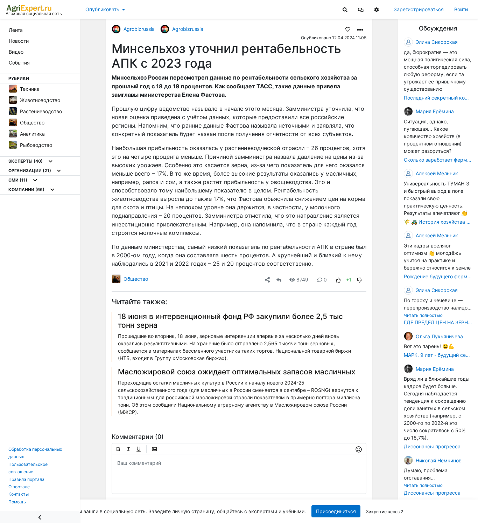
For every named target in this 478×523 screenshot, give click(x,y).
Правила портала (26, 479)
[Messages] (360, 9)
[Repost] (279, 279)
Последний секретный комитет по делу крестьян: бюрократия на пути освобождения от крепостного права (438, 98)
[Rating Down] (359, 279)
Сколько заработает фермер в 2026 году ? (438, 160)
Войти (461, 9)
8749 (302, 280)
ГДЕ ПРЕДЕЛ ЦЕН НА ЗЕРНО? (438, 322)
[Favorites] (348, 29)
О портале (19, 486)
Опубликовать (102, 9)
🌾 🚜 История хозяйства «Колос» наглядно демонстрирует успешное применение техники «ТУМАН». (438, 222)
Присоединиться (336, 511)
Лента (16, 30)
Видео (16, 52)
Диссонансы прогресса (432, 446)
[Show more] (50, 161)
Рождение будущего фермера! (438, 276)
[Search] (345, 9)
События (19, 63)
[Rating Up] (338, 279)
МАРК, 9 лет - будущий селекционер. (438, 355)
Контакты (18, 494)
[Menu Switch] (40, 517)
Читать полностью (423, 315)
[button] (360, 9)
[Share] (267, 279)
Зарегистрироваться (419, 9)
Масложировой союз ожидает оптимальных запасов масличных (237, 371)
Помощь (17, 501)
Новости (19, 41)
